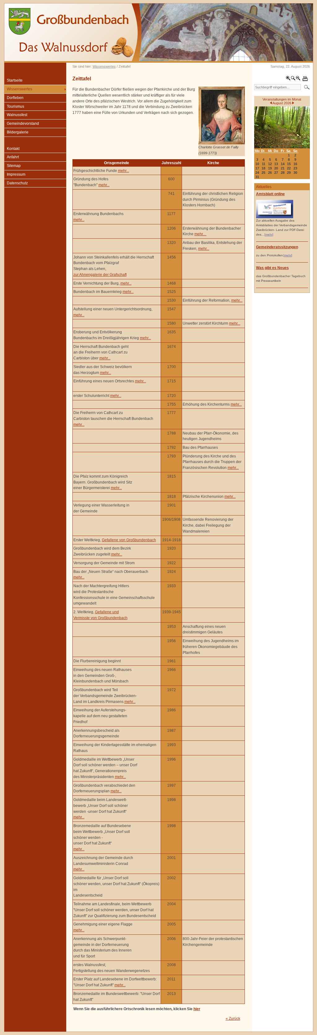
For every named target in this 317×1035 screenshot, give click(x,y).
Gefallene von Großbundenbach (129, 540)
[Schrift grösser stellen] (288, 79)
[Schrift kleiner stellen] (298, 79)
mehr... (123, 171)
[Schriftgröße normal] (293, 79)
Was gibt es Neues (272, 268)
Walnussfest (17, 115)
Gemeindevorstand (23, 123)
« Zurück (233, 1018)
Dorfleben (15, 98)
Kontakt (13, 148)
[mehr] (268, 234)
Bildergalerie (17, 132)
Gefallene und (107, 612)
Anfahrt (13, 157)
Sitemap (14, 166)
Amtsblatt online (270, 194)
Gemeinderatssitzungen (277, 247)
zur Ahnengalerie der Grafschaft (100, 274)
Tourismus (15, 106)
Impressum (16, 174)
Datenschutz (17, 183)
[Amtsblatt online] (274, 217)
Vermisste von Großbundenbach (100, 618)
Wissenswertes (104, 66)
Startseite (15, 80)
